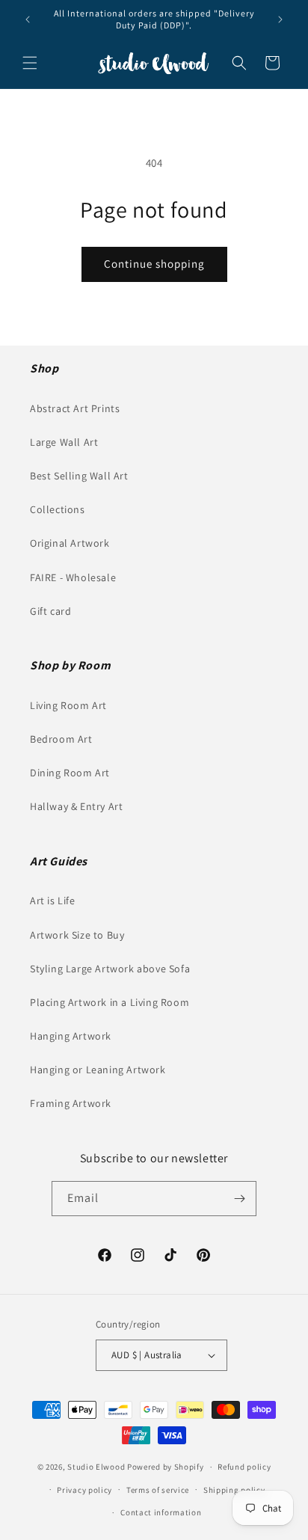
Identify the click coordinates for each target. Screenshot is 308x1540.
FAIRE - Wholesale (73, 577)
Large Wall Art (64, 442)
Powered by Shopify (165, 1466)
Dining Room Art (70, 772)
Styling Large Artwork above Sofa (110, 968)
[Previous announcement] (27, 19)
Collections (57, 509)
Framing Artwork (70, 1103)
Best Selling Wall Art (79, 475)
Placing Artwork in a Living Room (109, 1002)
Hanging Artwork (70, 1036)
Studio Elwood (96, 1466)
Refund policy (244, 1466)
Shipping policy (234, 1490)
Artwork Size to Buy (77, 935)
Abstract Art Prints (75, 408)
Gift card (50, 611)
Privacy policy (84, 1490)
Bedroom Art (61, 739)
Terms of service (157, 1490)
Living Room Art (68, 705)
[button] (29, 62)
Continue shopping (154, 264)
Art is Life (53, 900)
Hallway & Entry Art (76, 806)
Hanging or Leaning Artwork (98, 1069)
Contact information (160, 1512)
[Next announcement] (280, 19)
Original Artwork (70, 543)
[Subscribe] (239, 1198)
